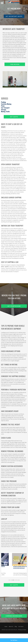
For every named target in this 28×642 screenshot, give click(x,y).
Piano (3, 106)
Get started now (14, 306)
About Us (11, 626)
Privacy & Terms (22, 629)
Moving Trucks (5, 111)
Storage (3, 109)
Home (6, 626)
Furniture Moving (6, 104)
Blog (16, 626)
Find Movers (14, 64)
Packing (3, 102)
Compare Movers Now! (14, 616)
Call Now (14, 640)
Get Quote (14, 116)
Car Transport (5, 108)
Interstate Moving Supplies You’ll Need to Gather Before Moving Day (13, 567)
